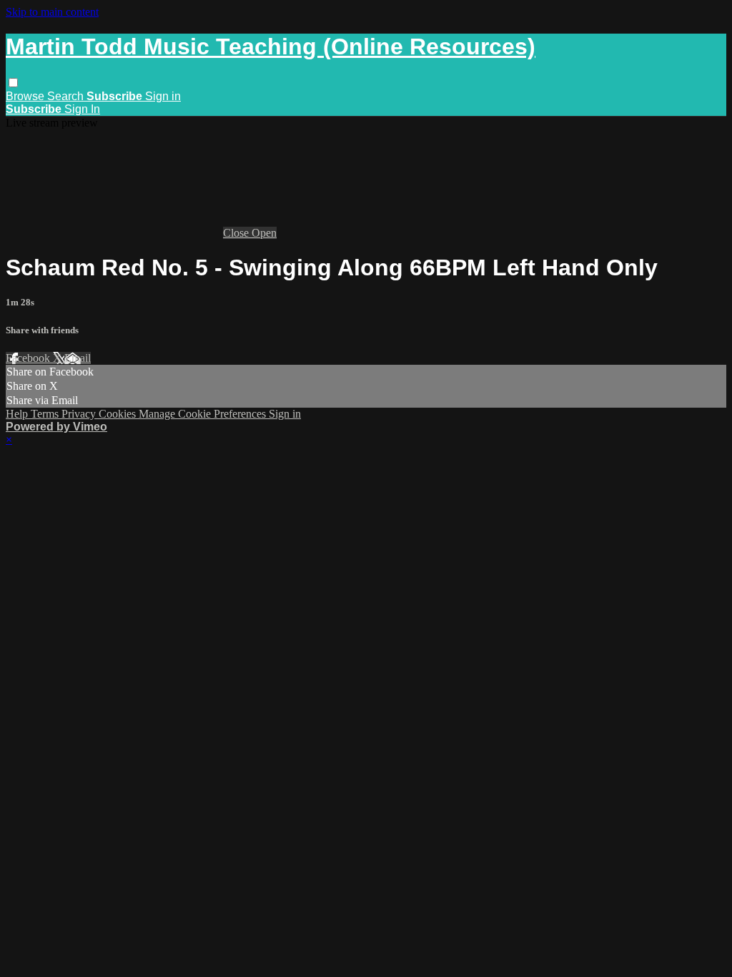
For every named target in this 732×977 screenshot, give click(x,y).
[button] (13, 82)
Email (77, 358)
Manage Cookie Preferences (204, 414)
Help (18, 414)
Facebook (29, 358)
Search (66, 96)
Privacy (80, 414)
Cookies (119, 414)
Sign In (82, 109)
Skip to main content (52, 12)
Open (264, 233)
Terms (46, 414)
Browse (26, 96)
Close (237, 233)
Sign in (163, 96)
